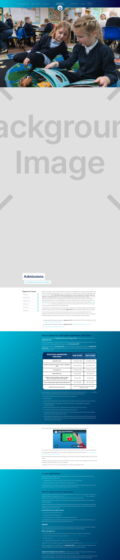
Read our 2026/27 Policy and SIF (82, 324)
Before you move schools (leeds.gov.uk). (75, 496)
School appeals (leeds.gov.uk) (89, 543)
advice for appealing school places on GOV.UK (64, 538)
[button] (23, 4)
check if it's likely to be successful (77, 536)
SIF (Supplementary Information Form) (54, 326)
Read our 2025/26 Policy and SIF (53, 322)
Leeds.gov (89, 392)
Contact (83, 3)
